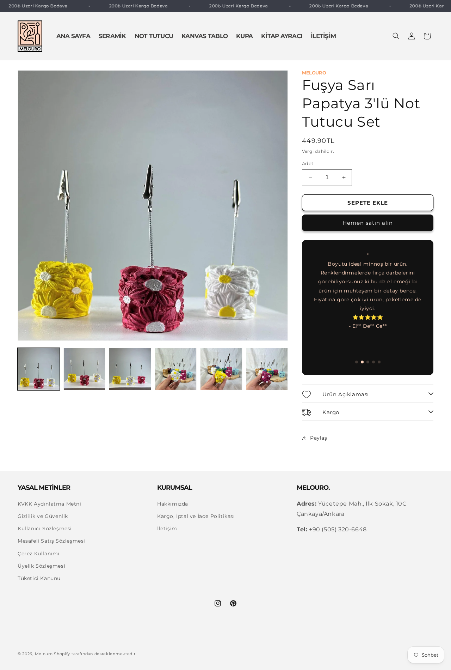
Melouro (44, 653)
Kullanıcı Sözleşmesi (45, 529)
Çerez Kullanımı (39, 553)
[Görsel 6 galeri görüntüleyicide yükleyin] (267, 369)
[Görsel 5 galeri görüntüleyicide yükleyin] (221, 369)
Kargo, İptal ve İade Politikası (196, 516)
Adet (308, 163)
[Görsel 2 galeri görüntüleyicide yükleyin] (84, 369)
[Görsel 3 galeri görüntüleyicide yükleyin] (130, 369)
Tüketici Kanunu (39, 578)
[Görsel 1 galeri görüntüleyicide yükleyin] (39, 369)
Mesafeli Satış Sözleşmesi (51, 541)
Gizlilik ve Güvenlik (43, 516)
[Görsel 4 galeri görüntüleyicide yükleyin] (176, 369)
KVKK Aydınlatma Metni (49, 504)
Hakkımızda (172, 504)
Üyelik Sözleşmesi (41, 566)
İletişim (167, 529)
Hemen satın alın (367, 223)
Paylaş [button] (318, 438)
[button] (396, 36)
